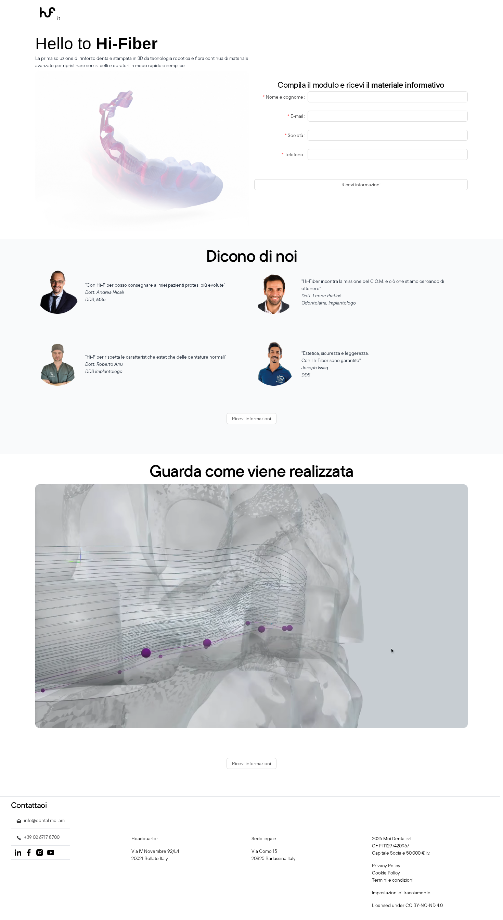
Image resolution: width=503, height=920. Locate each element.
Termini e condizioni (392, 880)
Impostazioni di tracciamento (401, 893)
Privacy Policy (386, 865)
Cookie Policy (386, 873)
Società (295, 135)
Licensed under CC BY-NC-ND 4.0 (407, 905)
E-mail (297, 116)
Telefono (294, 154)
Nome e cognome (284, 97)
